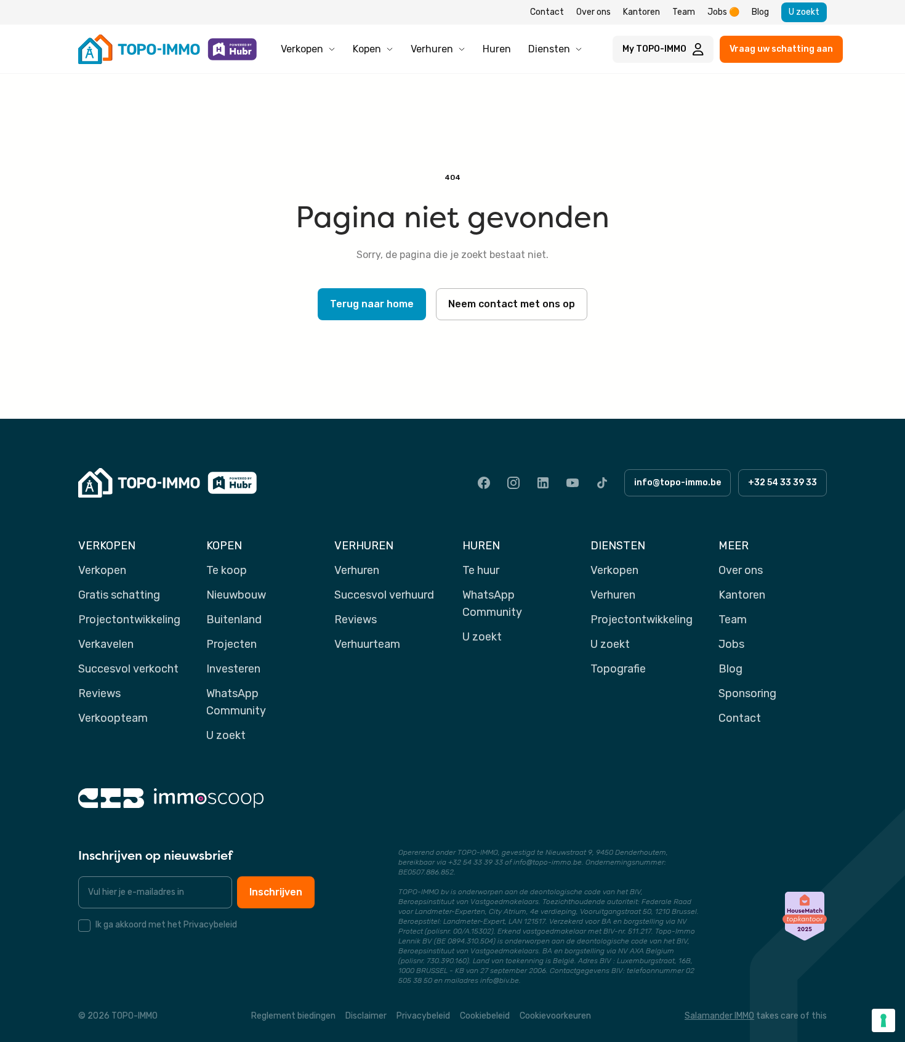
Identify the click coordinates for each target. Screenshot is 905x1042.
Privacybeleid (423, 1016)
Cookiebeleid (485, 1016)
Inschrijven (275, 892)
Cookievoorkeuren (555, 1016)
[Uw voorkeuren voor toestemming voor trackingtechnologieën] (883, 1020)
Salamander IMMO (719, 1016)
